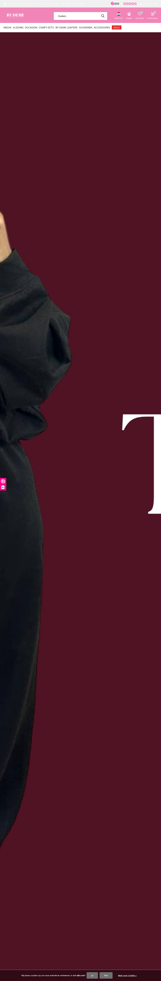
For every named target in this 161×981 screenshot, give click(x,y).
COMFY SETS (46, 27)
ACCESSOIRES (102, 27)
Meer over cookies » (127, 975)
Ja (92, 975)
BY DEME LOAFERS (67, 27)
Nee (106, 975)
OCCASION (31, 27)
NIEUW (7, 27)
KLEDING (18, 27)
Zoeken (102, 16)
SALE (117, 27)
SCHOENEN (85, 27)
